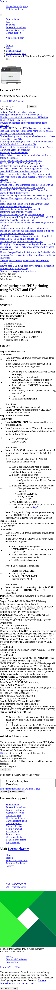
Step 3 (35, 507)
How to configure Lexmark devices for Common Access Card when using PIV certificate (26, 148)
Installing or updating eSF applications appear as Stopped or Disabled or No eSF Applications (27, 232)
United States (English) (17, 6)
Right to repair (13, 842)
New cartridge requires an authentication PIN (21, 241)
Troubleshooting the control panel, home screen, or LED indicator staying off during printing (26, 132)
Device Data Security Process (14, 120)
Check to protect (14, 823)
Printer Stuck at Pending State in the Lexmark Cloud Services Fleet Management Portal (24, 205)
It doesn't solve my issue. (17, 781)
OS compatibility (14, 837)
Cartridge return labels (16, 821)
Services (10, 866)
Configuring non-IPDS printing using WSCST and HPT (26, 217)
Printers (9, 48)
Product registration (15, 810)
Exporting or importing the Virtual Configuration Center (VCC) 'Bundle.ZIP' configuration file (26, 143)
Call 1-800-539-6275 (16, 884)
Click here (5, 753)
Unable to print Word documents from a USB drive (24, 117)
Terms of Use (12, 962)
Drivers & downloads (16, 807)
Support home (12, 804)
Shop (8, 855)
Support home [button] (12, 19)
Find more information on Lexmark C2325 (20, 788)
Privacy (9, 956)
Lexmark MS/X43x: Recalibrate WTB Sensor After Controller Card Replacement (24, 191)
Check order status (14, 826)
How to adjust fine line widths (14, 152)
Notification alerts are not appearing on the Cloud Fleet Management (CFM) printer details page (26, 237)
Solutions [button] (10, 24)
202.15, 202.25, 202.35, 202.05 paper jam (20, 163)
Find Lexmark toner (15, 818)
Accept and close (8, 988)
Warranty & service (15, 812)
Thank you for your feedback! (14, 758)
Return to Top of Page (10, 967)
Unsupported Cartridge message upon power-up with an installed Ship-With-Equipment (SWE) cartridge (26, 186)
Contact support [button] (13, 32)
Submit (4, 792)
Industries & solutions (16, 863)
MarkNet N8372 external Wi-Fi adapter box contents (25, 128)
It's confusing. (12, 784)
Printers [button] (9, 22)
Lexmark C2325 (14, 50)
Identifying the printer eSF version (16, 212)
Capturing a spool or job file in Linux (17, 220)
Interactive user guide (16, 53)
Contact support (17, 792)
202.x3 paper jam (8, 182)
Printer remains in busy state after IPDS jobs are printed (26, 174)
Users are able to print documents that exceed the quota (26, 195)
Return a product (14, 829)
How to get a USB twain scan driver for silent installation (27, 266)
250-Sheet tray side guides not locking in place (22, 166)
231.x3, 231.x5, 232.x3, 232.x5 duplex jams (21, 160)
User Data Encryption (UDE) (14, 268)
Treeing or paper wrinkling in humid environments (23, 228)
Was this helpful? (8, 766)
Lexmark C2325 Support (12, 101)
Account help (12, 831)
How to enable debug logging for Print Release (22, 214)
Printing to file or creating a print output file (20, 209)
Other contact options (16, 887)
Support (9, 45)
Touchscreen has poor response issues (18, 271)
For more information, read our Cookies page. (23, 981)
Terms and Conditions (16, 959)
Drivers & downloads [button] (16, 27)
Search (32, 106)
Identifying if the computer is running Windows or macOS (27, 244)
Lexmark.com (18, 849)
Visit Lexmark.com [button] (15, 9)
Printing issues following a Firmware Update (21, 114)
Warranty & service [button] (15, 30)
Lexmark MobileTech (16, 839)
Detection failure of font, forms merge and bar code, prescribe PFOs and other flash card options (24, 170)
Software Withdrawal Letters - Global (17, 112)
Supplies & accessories (16, 860)
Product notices (13, 834)
